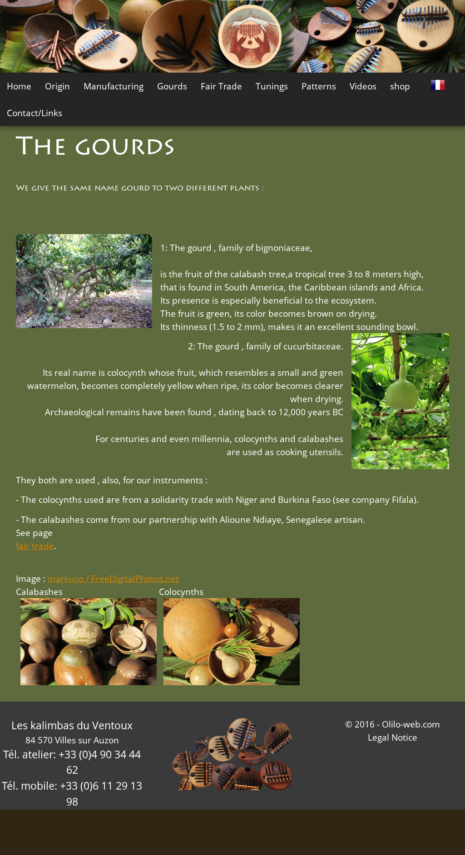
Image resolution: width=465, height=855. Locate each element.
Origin (57, 86)
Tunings (272, 86)
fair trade (35, 546)
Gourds (172, 86)
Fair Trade (221, 86)
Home (19, 86)
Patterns (319, 86)
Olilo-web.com (411, 724)
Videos (363, 86)
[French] (437, 84)
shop (400, 86)
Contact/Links (34, 113)
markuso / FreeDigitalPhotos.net (113, 578)
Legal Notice (392, 737)
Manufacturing (113, 86)
